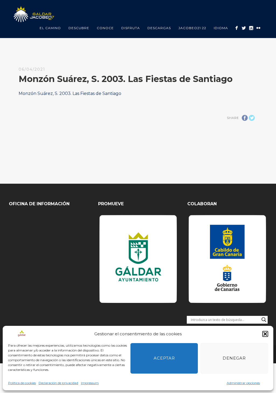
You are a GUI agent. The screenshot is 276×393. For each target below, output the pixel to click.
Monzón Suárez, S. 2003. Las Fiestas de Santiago (70, 93)
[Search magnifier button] (264, 319)
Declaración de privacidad (58, 383)
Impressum (90, 383)
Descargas (159, 28)
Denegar (234, 358)
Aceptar (164, 358)
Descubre (78, 28)
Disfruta (130, 28)
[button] (265, 334)
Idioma (221, 28)
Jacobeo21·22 (192, 28)
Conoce (105, 28)
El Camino (50, 28)
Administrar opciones (243, 383)
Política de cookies (22, 383)
